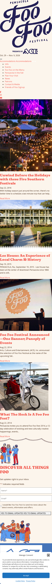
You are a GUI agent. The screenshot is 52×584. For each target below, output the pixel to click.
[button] (48, 555)
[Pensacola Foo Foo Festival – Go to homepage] (26, 26)
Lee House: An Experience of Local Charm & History (25, 258)
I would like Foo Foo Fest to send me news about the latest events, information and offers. (24, 506)
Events (8, 67)
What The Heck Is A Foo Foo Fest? (24, 416)
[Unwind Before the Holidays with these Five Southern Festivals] (26, 145)
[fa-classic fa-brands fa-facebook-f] (0, 92)
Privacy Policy (30, 581)
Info (7, 64)
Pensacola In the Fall (14, 72)
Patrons (8, 81)
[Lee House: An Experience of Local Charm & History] (26, 225)
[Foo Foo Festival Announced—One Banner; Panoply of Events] (26, 304)
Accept (26, 575)
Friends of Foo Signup (15, 87)
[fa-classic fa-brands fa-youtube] (1, 98)
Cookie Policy (20, 581)
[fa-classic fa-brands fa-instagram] (1, 95)
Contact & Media (12, 84)
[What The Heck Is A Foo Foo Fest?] (24, 386)
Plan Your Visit (11, 75)
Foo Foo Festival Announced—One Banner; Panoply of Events (24, 339)
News (7, 78)
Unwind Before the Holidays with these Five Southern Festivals (25, 179)
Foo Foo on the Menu (14, 70)
